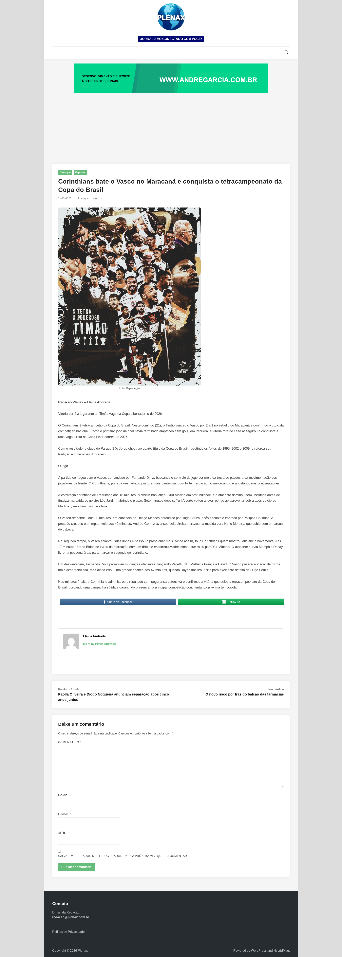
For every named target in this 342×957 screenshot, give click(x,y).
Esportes (80, 172)
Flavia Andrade (94, 636)
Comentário (69, 742)
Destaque (65, 172)
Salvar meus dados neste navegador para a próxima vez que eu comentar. (123, 856)
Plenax (83, 950)
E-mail (64, 814)
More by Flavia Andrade (99, 643)
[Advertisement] (171, 124)
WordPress (259, 950)
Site (61, 832)
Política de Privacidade (68, 931)
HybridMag (281, 950)
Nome (63, 795)
